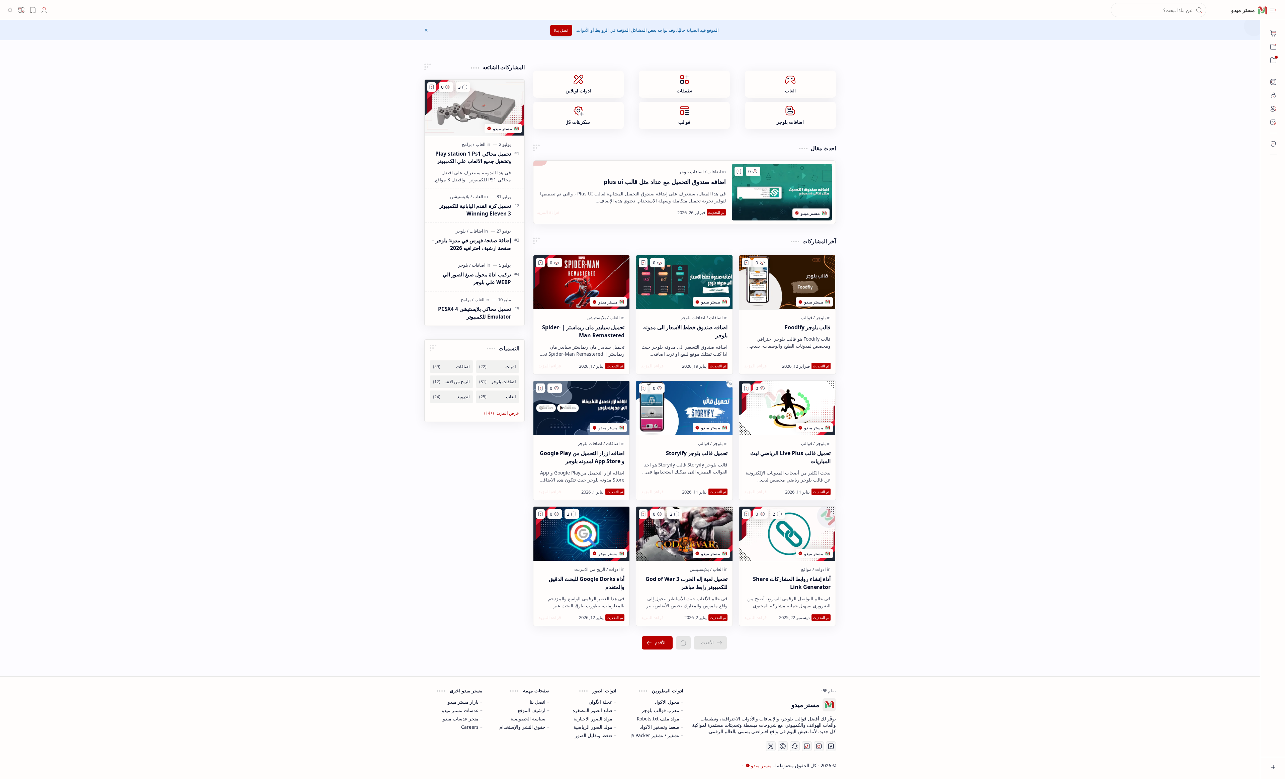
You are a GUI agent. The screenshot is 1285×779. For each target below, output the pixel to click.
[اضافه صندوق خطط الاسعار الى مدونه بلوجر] (684, 282)
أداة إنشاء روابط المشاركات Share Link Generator (792, 583)
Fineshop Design (474, 765)
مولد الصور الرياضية (593, 727)
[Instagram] (819, 746)
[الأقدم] (657, 643)
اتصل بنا (537, 702)
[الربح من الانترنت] (589, 569)
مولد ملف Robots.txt (658, 718)
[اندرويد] (451, 397)
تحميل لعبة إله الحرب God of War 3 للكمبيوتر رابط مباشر (686, 583)
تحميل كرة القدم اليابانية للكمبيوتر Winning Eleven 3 (475, 209)
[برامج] (467, 144)
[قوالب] (806, 318)
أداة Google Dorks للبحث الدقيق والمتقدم (586, 583)
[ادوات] (819, 569)
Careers (470, 727)
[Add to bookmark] (739, 171)
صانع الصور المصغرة (592, 710)
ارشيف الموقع (531, 710)
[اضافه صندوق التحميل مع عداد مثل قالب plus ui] (782, 192)
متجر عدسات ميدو (461, 718)
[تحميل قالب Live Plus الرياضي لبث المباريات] (787, 408)
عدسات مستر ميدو (460, 710)
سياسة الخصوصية (528, 718)
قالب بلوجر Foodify (808, 327)
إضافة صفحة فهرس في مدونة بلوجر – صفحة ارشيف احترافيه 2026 (471, 244)
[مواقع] (806, 569)
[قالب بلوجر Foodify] (787, 282)
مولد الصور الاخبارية (593, 718)
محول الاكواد (667, 702)
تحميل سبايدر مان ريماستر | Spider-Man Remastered (583, 331)
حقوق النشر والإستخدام (522, 727)
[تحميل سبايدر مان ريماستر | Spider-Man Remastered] (581, 282)
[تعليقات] (777, 514)
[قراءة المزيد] (548, 212)
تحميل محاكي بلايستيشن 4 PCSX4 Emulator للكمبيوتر (474, 313)
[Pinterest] (783, 746)
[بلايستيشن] (596, 318)
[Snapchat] (795, 746)
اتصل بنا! (561, 30)
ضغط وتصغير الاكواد (659, 727)
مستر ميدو (761, 765)
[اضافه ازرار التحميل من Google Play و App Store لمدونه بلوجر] (581, 408)
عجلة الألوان (600, 702)
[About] (1273, 82)
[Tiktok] (807, 746)
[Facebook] (831, 746)
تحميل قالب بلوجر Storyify (696, 453)
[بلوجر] (819, 318)
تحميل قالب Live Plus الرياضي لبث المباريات (790, 457)
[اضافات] (713, 172)
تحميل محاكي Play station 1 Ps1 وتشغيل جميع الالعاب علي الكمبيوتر (473, 157)
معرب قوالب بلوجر (660, 710)
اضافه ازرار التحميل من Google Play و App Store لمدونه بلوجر (582, 457)
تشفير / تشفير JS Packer (654, 735)
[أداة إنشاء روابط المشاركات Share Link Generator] (787, 534)
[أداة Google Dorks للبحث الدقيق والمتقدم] (581, 534)
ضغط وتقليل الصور (593, 735)
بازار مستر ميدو (463, 702)
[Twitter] (771, 746)
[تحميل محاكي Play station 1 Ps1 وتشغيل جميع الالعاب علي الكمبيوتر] (474, 108)
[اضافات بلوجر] (691, 172)
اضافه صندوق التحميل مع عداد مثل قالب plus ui (665, 182)
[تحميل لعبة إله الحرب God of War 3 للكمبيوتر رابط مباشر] (684, 534)
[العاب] (613, 318)
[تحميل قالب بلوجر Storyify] (684, 408)
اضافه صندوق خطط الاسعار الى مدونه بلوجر (685, 331)
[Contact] (1273, 122)
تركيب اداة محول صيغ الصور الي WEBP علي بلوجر (477, 278)
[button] (1273, 10)
